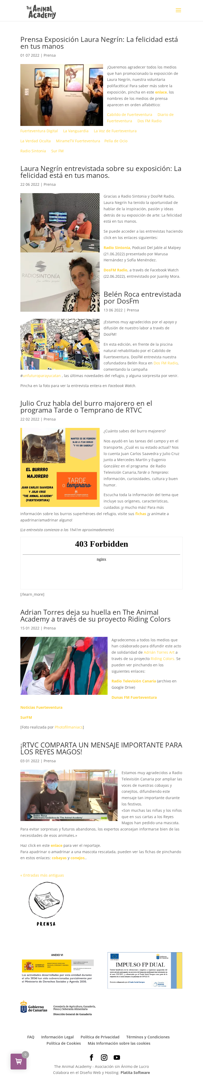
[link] (166, 362)
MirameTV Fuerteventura (78, 140)
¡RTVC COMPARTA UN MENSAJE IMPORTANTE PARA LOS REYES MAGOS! (101, 748)
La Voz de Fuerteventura (115, 130)
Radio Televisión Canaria (134, 680)
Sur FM (57, 150)
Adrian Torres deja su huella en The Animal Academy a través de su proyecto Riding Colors (95, 615)
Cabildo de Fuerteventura (129, 114)
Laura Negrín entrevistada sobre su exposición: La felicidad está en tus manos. (100, 172)
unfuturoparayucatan (42, 375)
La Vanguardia (76, 130)
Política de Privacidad (100, 1036)
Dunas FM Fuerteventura (134, 697)
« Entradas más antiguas (42, 875)
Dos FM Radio (149, 120)
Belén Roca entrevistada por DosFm (142, 297)
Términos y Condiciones (148, 1036)
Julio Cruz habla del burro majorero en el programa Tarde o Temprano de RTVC (86, 406)
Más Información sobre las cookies (119, 1043)
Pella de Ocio (115, 140)
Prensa (50, 55)
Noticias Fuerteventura (41, 707)
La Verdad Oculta (35, 140)
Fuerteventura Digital (39, 130)
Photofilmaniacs (69, 727)
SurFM (26, 717)
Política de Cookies (64, 1043)
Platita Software (135, 1072)
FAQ (30, 1036)
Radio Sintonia (33, 150)
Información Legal (57, 1036)
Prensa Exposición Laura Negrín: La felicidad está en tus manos (99, 43)
